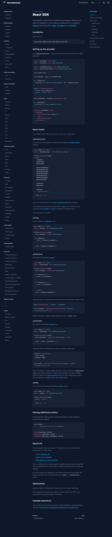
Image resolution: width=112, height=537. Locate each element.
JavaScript (8, 102)
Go (6, 111)
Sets (6, 75)
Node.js (7, 105)
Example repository (95, 47)
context (53, 209)
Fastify (7, 172)
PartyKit (7, 238)
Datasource (8, 207)
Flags (6, 87)
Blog (92, 2)
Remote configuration (11, 274)
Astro (6, 166)
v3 (6, 302)
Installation (92, 14)
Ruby (6, 121)
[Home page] (11, 3)
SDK (60, 386)
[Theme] (104, 3)
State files (8, 57)
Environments (8, 187)
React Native (8, 153)
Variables (7, 93)
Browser (7, 108)
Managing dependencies (12, 291)
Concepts (7, 14)
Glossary (7, 324)
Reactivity (92, 41)
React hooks (93, 20)
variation (51, 257)
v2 (6, 305)
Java (6, 125)
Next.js (7, 156)
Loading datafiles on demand (13, 277)
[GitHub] (108, 3)
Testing (7, 60)
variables (72, 26)
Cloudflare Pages (10, 235)
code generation (52, 375)
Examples (7, 327)
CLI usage (8, 180)
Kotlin (6, 128)
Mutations (7, 197)
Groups (7, 220)
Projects (7, 44)
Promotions (8, 79)
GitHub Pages (9, 231)
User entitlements (10, 268)
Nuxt (6, 162)
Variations (7, 90)
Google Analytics (9, 246)
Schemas (7, 194)
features (36, 26)
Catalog (7, 217)
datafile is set (45, 454)
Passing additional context (97, 38)
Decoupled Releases (11, 254)
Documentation (83, 2)
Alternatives (8, 337)
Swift (6, 118)
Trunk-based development (12, 284)
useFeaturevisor (95, 23)
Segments (8, 29)
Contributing (8, 330)
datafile (46, 209)
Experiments (8, 264)
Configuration (9, 47)
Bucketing (8, 213)
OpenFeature (8, 141)
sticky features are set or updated (46, 460)
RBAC (6, 271)
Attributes (7, 26)
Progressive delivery (11, 258)
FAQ (6, 320)
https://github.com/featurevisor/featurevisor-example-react (59, 507)
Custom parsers (9, 200)
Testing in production (11, 261)
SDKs (6, 67)
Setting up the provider (96, 17)
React (7, 149)
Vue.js (7, 159)
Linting (7, 51)
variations (61, 26)
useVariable (94, 32)
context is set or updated (43, 457)
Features (7, 33)
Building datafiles (9, 54)
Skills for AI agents (10, 317)
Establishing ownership (11, 281)
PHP (6, 131)
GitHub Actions (9, 228)
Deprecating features (11, 294)
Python (7, 115)
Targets (7, 36)
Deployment (8, 64)
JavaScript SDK (75, 142)
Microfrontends (9, 287)
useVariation (94, 29)
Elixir (6, 138)
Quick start (8, 18)
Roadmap (7, 314)
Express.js (8, 169)
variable (51, 324)
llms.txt (7, 333)
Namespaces (8, 190)
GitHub (7, 340)
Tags (6, 184)
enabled (48, 221)
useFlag (93, 26)
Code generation (10, 210)
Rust (6, 134)
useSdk (93, 35)
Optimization (93, 44)
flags (54, 26)
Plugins (7, 204)
